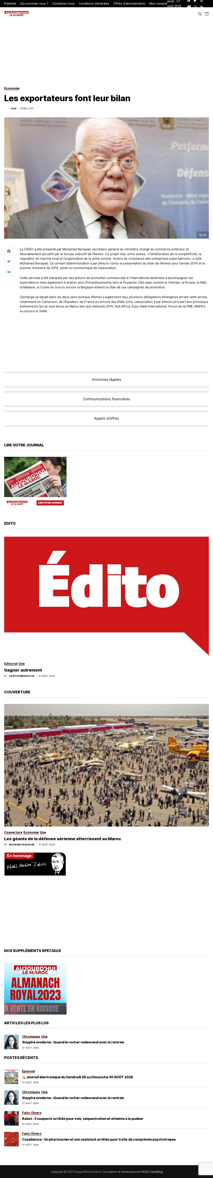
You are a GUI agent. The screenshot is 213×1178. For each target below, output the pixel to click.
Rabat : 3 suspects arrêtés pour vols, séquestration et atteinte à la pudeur (82, 1119)
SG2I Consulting (152, 1171)
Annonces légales (106, 379)
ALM (13, 108)
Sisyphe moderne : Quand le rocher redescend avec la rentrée (73, 1042)
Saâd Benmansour (22, 676)
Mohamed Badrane (22, 844)
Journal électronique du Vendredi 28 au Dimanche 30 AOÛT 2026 (79, 1077)
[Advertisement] (114, 328)
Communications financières (106, 399)
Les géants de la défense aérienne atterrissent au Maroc (62, 838)
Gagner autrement (23, 670)
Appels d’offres (106, 418)
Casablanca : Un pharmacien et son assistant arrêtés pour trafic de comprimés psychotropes (99, 1139)
